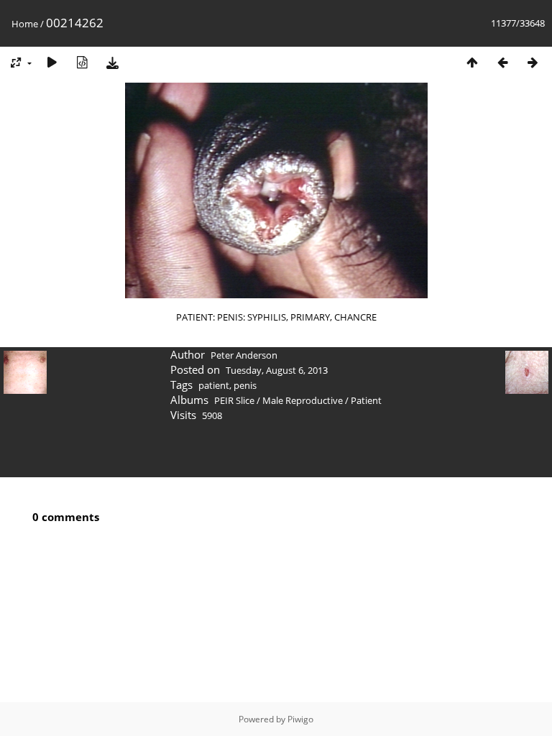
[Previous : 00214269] (502, 62)
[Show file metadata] (82, 62)
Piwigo (300, 719)
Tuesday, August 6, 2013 (277, 370)
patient (213, 385)
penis (245, 385)
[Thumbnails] (472, 62)
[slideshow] (52, 62)
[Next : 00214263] (533, 62)
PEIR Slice (234, 400)
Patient (366, 400)
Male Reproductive (302, 400)
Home (25, 23)
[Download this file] (112, 62)
